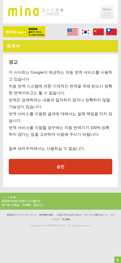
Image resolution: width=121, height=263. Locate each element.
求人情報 (66, 219)
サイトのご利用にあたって (96, 215)
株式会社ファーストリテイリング (21, 215)
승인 (60, 166)
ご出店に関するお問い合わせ (68, 215)
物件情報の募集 (46, 215)
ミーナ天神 (9, 197)
